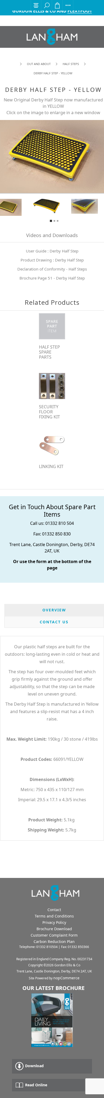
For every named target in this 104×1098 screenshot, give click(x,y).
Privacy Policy (54, 922)
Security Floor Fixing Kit (49, 412)
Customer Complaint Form (54, 935)
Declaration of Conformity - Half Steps (52, 269)
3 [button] (57, 221)
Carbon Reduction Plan (54, 941)
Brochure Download (54, 928)
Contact (54, 909)
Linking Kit (51, 466)
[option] (52, 206)
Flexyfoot (79, 11)
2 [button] (54, 221)
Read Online (35, 1084)
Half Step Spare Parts (49, 352)
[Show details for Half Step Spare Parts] (52, 326)
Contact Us (54, 621)
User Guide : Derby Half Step (52, 251)
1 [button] (51, 221)
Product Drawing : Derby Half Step (52, 260)
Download (34, 1065)
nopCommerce (66, 977)
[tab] (54, 610)
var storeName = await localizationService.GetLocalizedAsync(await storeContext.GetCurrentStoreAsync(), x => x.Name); (52, 36)
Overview (54, 609)
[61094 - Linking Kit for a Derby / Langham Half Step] (52, 446)
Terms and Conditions (54, 916)
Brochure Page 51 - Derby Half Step (52, 278)
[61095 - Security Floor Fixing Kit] (52, 386)
